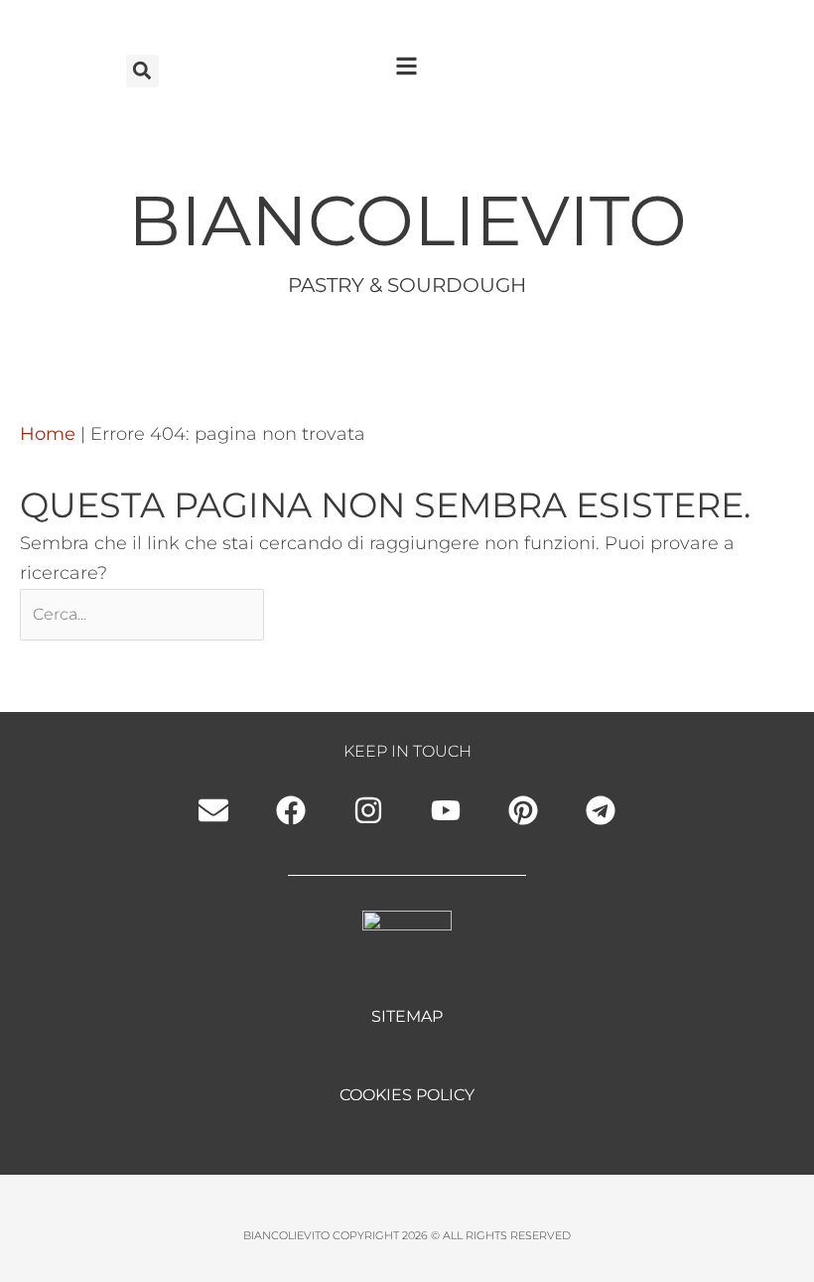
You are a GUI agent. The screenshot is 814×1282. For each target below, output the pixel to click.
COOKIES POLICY (407, 1094)
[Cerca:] (144, 614)
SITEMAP (407, 1016)
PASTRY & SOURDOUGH (407, 285)
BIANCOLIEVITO (407, 220)
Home (47, 434)
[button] (142, 71)
